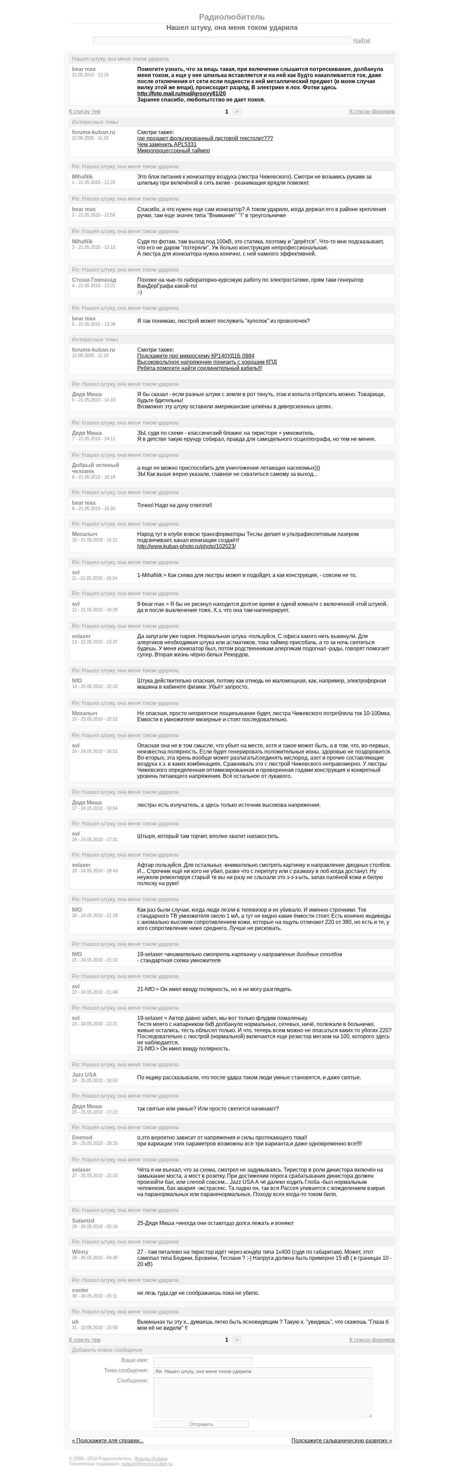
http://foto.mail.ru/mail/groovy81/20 (181, 93)
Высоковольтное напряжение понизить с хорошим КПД (207, 362)
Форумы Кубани (151, 1458)
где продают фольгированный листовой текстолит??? (205, 138)
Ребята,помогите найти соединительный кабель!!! (199, 368)
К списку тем (85, 111)
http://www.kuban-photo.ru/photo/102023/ (186, 546)
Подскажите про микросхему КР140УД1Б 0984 (195, 356)
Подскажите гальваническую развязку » (341, 1440)
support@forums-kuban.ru (146, 1463)
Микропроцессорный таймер (173, 150)
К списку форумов (372, 111)
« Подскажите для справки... (107, 1440)
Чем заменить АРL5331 (167, 144)
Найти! (361, 40)
